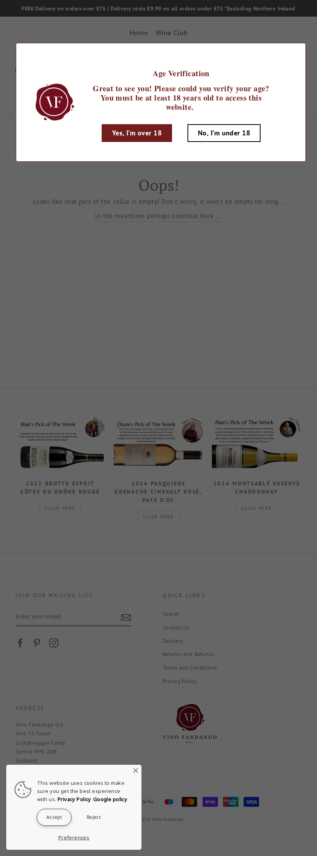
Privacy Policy (74, 799)
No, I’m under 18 (224, 132)
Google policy (110, 799)
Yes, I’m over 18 (137, 132)
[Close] (136, 770)
